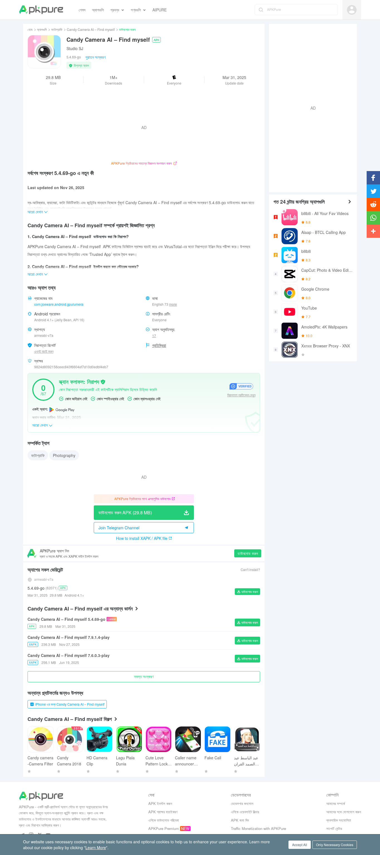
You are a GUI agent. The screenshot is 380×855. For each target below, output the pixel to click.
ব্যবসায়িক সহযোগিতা (338, 820)
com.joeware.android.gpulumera (58, 304)
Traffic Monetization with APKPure (258, 828)
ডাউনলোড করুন (248, 553)
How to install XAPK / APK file (141, 538)
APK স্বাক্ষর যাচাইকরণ (162, 811)
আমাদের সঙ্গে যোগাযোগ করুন (343, 811)
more (173, 304)
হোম (30, 29)
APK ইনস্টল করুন (160, 803)
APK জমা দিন (240, 820)
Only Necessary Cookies (334, 844)
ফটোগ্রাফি (56, 29)
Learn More (95, 847)
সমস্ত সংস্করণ (144, 676)
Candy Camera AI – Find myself (91, 29)
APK (156, 40)
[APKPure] (41, 9)
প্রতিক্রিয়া (159, 345)
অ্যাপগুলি (42, 29)
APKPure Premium (163, 828)
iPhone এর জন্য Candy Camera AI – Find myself (69, 704)
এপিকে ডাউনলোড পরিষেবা (163, 820)
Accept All (299, 844)
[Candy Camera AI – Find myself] (44, 51)
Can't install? (250, 569)
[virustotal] (103, 381)
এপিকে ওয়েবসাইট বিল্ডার (245, 811)
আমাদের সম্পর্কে (335, 803)
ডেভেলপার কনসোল (242, 803)
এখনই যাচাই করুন (43, 351)
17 (154, 335)
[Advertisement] (310, 107)
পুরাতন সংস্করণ (95, 57)
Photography (64, 455)
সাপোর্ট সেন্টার (334, 828)
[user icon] (352, 10)
